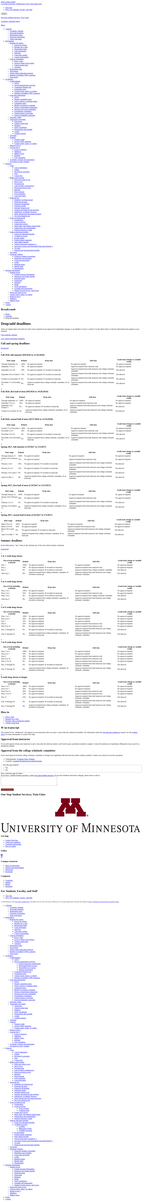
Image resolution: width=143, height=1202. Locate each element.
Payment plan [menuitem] (19, 184)
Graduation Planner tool (22, 972)
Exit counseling (19, 1042)
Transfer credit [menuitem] (19, 140)
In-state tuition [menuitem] (19, 238)
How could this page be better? (12, 773)
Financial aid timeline (17, 913)
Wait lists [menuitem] (17, 53)
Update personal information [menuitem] (24, 274)
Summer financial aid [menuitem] (21, 208)
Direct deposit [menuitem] (19, 192)
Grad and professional (17, 980)
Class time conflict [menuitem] (20, 55)
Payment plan (19, 1068)
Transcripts (18, 1006)
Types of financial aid (17, 1102)
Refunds (17, 1040)
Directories (9, 870)
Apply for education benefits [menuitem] (24, 234)
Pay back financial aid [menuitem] (22, 216)
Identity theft (18, 1161)
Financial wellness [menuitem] (16, 254)
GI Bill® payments (25, 1131)
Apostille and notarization (23, 1183)
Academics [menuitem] (9, 79)
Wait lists (17, 929)
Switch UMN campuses (22, 1026)
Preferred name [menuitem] (19, 278)
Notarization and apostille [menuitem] (23, 129)
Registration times (16, 911)
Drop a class (9, 717)
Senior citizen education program (21, 950)
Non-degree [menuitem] (14, 71)
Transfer (13, 1022)
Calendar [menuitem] (8, 29)
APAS (16, 960)
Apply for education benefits (24, 1122)
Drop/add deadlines (17, 909)
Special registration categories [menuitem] (24, 115)
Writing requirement (26, 970)
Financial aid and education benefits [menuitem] (27, 250)
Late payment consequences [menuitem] (24, 186)
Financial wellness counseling (24, 1151)
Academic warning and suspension (22, 1044)
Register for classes (16, 919)
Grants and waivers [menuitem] (21, 224)
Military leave (19, 1038)
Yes (6, 768)
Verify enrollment (20, 1012)
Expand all (4, 348)
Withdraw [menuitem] (17, 152)
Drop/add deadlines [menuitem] (17, 33)
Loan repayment (20, 1080)
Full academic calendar (9, 335)
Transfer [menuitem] (13, 137)
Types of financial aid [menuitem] (17, 218)
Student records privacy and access (26, 1185)
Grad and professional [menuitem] (17, 95)
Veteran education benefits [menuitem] (19, 232)
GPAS (16, 982)
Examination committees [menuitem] (23, 111)
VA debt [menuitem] (17, 248)
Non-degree (14, 948)
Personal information (12, 1165)
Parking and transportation (14, 868)
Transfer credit (19, 1024)
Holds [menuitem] (16, 284)
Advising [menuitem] (17, 67)
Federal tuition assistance (23, 1135)
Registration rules (16, 946)
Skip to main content (8, 2)
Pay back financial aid (22, 1100)
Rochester (8, 886)
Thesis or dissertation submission (25, 992)
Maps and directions (12, 866)
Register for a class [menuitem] (21, 47)
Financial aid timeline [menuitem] (17, 37)
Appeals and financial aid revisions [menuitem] (26, 210)
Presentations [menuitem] (19, 268)
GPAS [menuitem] (16, 97)
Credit (16, 1157)
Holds (16, 1179)
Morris (7, 884)
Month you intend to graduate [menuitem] (24, 105)
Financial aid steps (20, 1086)
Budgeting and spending (23, 1153)
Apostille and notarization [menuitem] (23, 288)
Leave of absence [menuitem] (20, 150)
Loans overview (20, 1106)
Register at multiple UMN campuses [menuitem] (22, 75)
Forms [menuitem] (7, 303)
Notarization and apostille (23, 1014)
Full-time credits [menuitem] (15, 117)
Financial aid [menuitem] (14, 198)
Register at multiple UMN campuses (22, 952)
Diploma (17, 1010)
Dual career (14, 954)
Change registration (17, 936)
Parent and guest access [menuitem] (22, 188)
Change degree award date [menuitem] (23, 113)
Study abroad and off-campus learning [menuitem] (27, 214)
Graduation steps (20, 974)
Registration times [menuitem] (16, 35)
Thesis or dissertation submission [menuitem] (25, 107)
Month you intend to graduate (24, 990)
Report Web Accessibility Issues (109, 902)
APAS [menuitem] (16, 83)
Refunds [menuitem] (17, 156)
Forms (7, 1197)
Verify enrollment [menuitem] (20, 127)
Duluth (7, 882)
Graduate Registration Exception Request (27, 761)
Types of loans (24, 1108)
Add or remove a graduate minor (25, 986)
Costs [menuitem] (12, 166)
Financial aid (14, 1082)
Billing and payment (17, 1062)
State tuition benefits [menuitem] (21, 242)
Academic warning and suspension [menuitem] (22, 160)
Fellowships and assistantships (25, 1116)
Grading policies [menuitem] (20, 133)
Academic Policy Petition (26, 759)
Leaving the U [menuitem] (15, 148)
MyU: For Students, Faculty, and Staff (18, 10)
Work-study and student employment (27, 1114)
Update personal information (24, 1169)
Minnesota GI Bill (25, 1129)
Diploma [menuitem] (17, 125)
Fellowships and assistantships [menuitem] (25, 228)
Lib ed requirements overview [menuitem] (24, 85)
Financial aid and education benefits (27, 1145)
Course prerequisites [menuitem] (21, 57)
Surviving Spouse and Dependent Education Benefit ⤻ (33, 1141)
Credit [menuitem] (16, 262)
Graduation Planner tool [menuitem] (22, 87)
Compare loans (24, 1110)
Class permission (20, 927)
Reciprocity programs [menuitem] (21, 172)
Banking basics (19, 1159)
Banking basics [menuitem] (19, 264)
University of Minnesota (22, 902)
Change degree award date (23, 998)
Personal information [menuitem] (12, 270)
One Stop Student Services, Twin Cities (15, 18)
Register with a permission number (17, 721)
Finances (8, 1048)
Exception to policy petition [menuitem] (19, 162)
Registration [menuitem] (9, 41)
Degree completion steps (23, 984)
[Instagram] (71, 857)
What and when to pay (22, 1064)
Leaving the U (15, 1032)
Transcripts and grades (18, 1004)
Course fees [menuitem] (18, 176)
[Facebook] (71, 855)
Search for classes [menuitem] (20, 45)
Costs (12, 1050)
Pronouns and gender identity (24, 1171)
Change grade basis (12, 723)
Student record (15, 1167)
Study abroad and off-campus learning (27, 1098)
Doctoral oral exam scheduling (25, 994)
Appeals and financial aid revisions (26, 1094)
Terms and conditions (12, 842)
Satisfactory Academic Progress (25, 1096)
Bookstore (9, 872)
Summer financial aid (21, 1092)
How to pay (18, 1066)
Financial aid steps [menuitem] (20, 202)
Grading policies (20, 1018)
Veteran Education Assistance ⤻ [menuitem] (25, 244)
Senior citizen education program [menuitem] (21, 73)
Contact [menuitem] (8, 305)
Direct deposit (19, 1076)
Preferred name (19, 1173)
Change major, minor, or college (25, 976)
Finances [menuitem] (8, 164)
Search (4, 14)
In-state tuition (19, 1133)
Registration (9, 917)
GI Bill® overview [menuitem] (21, 236)
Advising (17, 944)
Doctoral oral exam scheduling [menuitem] (25, 109)
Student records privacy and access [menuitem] (26, 291)
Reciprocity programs (21, 1056)
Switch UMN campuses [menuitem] (22, 142)
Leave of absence (20, 1034)
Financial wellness (16, 1149)
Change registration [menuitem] (17, 59)
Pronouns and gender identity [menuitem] (24, 276)
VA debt (17, 1143)
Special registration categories (24, 1000)
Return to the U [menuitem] (15, 146)
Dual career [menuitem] (14, 77)
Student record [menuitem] (15, 272)
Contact (17, 21)
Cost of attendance (20, 1052)
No (6, 770)
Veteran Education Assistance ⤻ (25, 1139)
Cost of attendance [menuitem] (20, 168)
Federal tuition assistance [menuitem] (23, 240)
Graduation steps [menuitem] (20, 89)
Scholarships (18, 1104)
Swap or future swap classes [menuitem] (24, 63)
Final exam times (16, 915)
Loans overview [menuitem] (20, 222)
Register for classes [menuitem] (16, 43)
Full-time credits (15, 1002)
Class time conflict (20, 931)
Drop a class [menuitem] (18, 61)
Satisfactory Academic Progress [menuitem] (25, 212)
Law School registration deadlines (13, 339)
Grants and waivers (21, 1112)
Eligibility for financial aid (23, 1084)
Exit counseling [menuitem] (19, 158)
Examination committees (23, 996)
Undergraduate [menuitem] (15, 81)
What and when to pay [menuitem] (22, 180)
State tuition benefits (21, 1137)
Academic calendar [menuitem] (16, 31)
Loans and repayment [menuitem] (21, 260)
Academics (9, 956)
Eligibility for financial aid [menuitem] (23, 200)
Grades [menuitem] (16, 131)
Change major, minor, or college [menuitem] (25, 91)
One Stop (8, 8)
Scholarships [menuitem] (18, 220)
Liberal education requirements (30, 964)
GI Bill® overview (21, 1124)
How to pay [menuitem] (18, 182)
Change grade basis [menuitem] (21, 65)
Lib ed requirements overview (24, 962)
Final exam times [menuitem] (16, 39)
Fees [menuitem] (16, 174)
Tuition (16, 1054)
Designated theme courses (28, 966)
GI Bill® (22, 1127)
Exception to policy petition (19, 1046)
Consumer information (13, 844)
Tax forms (13, 1147)
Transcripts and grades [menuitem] (18, 119)
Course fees (18, 1060)
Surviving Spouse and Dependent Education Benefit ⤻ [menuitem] (33, 246)
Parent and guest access (22, 1072)
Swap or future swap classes (24, 940)
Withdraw (17, 1036)
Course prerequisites (21, 934)
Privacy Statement (93, 902)
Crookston (9, 880)
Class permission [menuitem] (20, 51)
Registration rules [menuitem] (16, 69)
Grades (16, 1016)
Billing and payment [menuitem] (17, 178)
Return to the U (15, 1030)
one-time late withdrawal (111, 732)
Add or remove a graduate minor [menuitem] (25, 101)
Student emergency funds (23, 1118)
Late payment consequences (24, 1070)
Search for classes (20, 921)
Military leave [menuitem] (19, 154)
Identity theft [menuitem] (18, 266)
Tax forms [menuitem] (13, 252)
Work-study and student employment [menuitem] (27, 226)
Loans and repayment (21, 1155)
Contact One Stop (11, 840)
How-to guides (10, 846)
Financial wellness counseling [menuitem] (24, 256)
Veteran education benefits (19, 1120)
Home (7, 314)
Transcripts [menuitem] (18, 121)
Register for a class (12, 719)
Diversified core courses (27, 968)
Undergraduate (15, 958)
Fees (16, 1058)
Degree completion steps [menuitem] (23, 99)
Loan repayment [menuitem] (20, 196)
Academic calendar (7, 21)
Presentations (19, 1163)
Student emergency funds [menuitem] (23, 230)
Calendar (8, 316)
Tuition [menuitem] (16, 170)
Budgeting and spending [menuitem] (23, 258)
